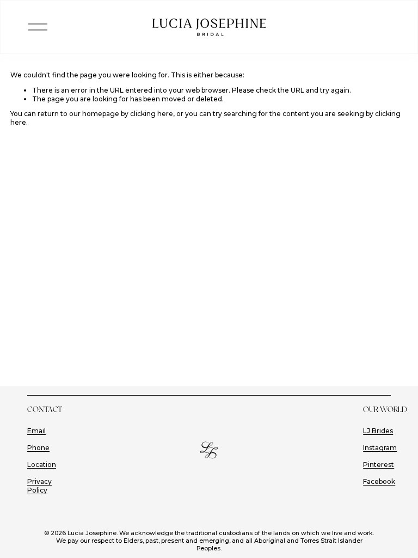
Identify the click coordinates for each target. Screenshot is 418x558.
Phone (38, 448)
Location (41, 464)
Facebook (379, 481)
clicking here (151, 114)
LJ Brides (378, 431)
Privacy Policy (39, 485)
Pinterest (378, 464)
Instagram (380, 448)
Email (36, 431)
